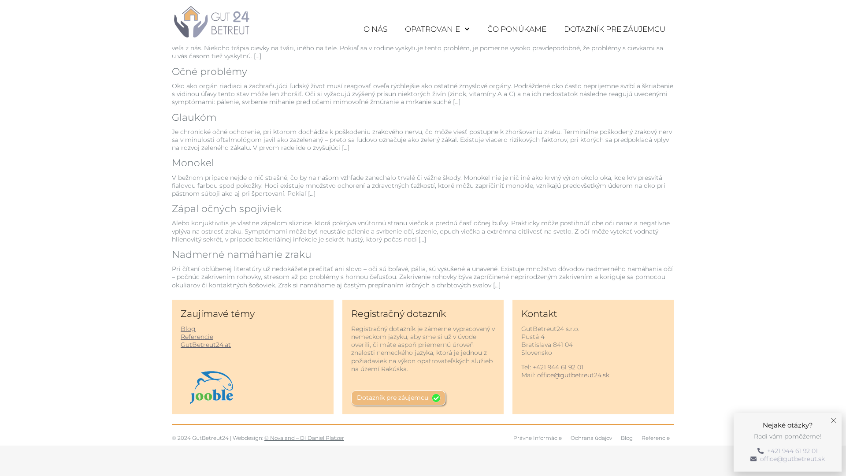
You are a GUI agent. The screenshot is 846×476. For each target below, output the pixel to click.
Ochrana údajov (591, 438)
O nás (375, 29)
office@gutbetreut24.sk (573, 375)
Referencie (197, 337)
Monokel (193, 163)
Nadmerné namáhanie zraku (242, 254)
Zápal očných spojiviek (227, 209)
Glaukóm (194, 117)
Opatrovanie (432, 29)
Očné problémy (209, 72)
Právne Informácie (537, 438)
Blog (188, 329)
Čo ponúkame (516, 29)
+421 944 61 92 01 (558, 367)
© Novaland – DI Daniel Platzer (304, 438)
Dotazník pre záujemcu (614, 29)
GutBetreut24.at (206, 345)
